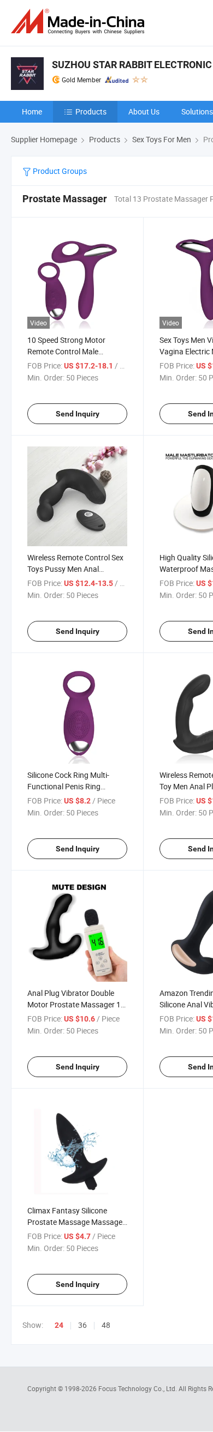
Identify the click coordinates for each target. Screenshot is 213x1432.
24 (59, 1325)
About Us (143, 111)
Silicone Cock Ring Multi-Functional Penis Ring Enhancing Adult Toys (68, 786)
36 (82, 1325)
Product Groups (59, 171)
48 (106, 1325)
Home (32, 111)
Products (90, 111)
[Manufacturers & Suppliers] (80, 21)
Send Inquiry (77, 413)
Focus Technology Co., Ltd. (138, 1388)
